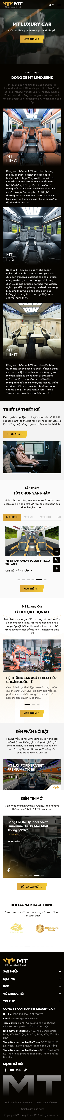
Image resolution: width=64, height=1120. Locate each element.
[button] (32, 457)
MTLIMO (11, 158)
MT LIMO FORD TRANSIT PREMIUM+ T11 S (31, 560)
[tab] (12, 517)
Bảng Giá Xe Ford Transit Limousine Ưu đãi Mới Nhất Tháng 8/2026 (27, 826)
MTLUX (10, 257)
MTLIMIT (12, 352)
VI (49, 4)
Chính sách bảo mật (46, 1102)
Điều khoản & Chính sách (18, 1102)
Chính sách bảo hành (32, 1108)
